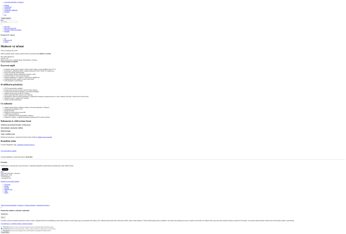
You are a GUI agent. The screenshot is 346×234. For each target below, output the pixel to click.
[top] (1, 207)
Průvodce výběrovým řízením (12, 30)
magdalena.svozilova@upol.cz (26, 144)
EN (5, 15)
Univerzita (7, 184)
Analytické (6, 228)
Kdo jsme (7, 26)
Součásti (6, 188)
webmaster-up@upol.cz (43, 205)
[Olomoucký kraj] (7, 199)
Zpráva (6, 42)
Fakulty (6, 186)
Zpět (2, 171)
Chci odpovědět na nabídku (8, 151)
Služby (6, 192)
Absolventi (7, 8)
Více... (3, 217)
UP (5, 38)
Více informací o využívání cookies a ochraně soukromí (16, 223)
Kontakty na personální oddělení (10, 181)
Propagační (6, 230)
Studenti (6, 5)
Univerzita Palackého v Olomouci (14, 2)
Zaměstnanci (8, 7)
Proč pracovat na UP (10, 28)
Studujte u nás (8, 189)
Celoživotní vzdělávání (10, 10)
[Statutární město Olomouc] (5, 203)
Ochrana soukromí (30, 205)
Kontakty (7, 12)
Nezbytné (5, 227)
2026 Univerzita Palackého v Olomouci (12, 205)
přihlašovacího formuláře (45, 137)
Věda (5, 191)
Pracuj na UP (8, 40)
